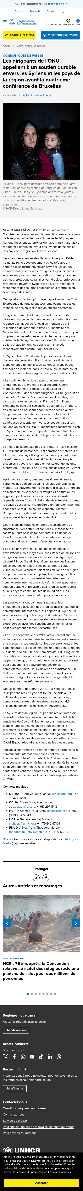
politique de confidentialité (27, 1168)
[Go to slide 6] (48, 995)
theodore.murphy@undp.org (28, 832)
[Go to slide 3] (37, 995)
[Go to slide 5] (44, 995)
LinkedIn (49, 1056)
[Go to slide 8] (56, 995)
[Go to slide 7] (52, 995)
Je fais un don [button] (16, 1030)
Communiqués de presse (30, 46)
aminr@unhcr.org (58, 811)
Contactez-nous (13, 1114)
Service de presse (15, 1121)
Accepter (41, 1182)
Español (51, 11)
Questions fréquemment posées (24, 1108)
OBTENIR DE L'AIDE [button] (63, 35)
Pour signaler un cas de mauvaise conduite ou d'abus (38, 1127)
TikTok (40, 1056)
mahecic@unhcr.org (22, 823)
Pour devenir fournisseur (19, 1133)
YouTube (32, 1056)
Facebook (14, 1056)
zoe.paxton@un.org (22, 806)
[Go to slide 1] (29, 995)
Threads (58, 1056)
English (19, 11)
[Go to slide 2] (33, 995)
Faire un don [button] (68, 24)
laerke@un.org (62, 794)
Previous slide (7, 923)
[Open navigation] (5, 22)
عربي (65, 11)
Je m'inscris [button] (14, 1088)
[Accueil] (22, 22)
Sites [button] (78, 24)
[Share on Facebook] (45, 877)
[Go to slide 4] (40, 995)
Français (35, 11)
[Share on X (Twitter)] (36, 877)
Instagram (23, 1056)
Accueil (7, 46)
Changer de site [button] (54, 4)
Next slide (76, 923)
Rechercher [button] (56, 24)
